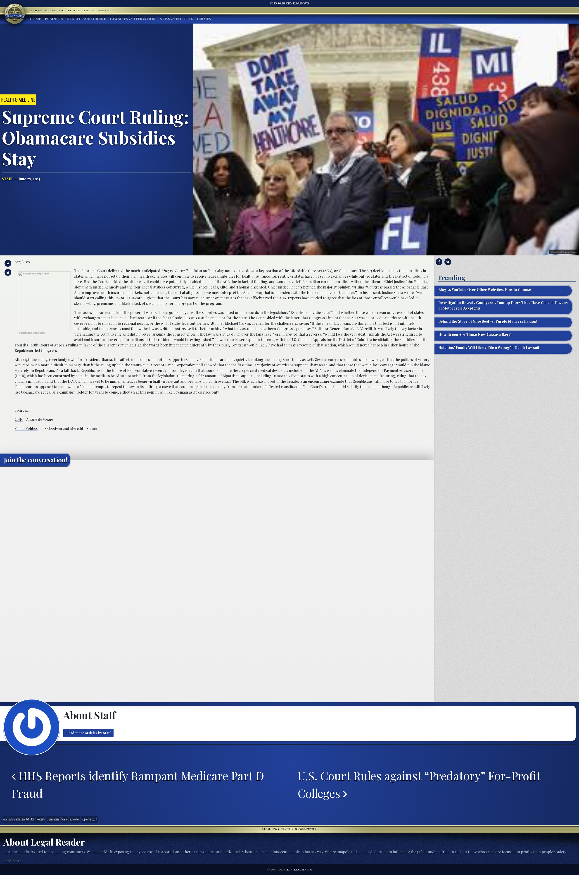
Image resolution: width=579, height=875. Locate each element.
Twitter (301, 3)
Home (35, 19)
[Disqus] (217, 526)
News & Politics (176, 19)
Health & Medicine (86, 19)
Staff (7, 178)
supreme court (89, 819)
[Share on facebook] (7, 263)
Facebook (285, 3)
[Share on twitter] (7, 272)
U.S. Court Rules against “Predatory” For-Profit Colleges (419, 784)
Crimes (204, 19)
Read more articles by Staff (88, 733)
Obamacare (53, 819)
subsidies (74, 819)
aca (5, 819)
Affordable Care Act (19, 819)
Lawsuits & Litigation (133, 19)
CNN (19, 419)
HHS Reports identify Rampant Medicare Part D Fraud (138, 784)
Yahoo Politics (26, 428)
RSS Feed (274, 3)
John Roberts (38, 819)
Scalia (65, 819)
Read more (12, 860)
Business (54, 19)
